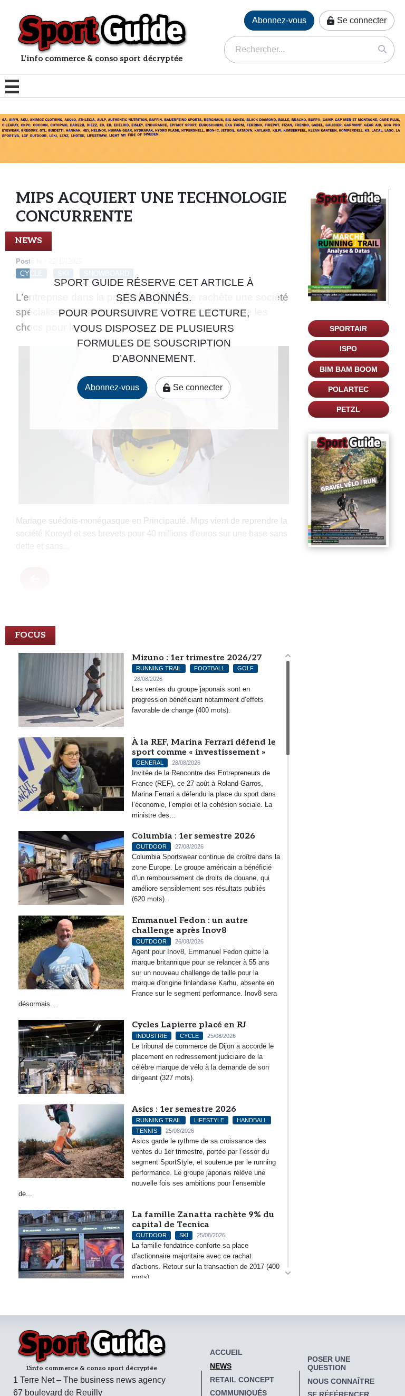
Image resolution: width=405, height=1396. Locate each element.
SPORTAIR (348, 328)
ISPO (348, 348)
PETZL (348, 409)
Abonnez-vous (279, 20)
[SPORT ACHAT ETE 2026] (202, 137)
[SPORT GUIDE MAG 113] (349, 246)
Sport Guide (102, 32)
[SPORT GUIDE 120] (349, 490)
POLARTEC (348, 389)
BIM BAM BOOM (349, 369)
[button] (15, 86)
